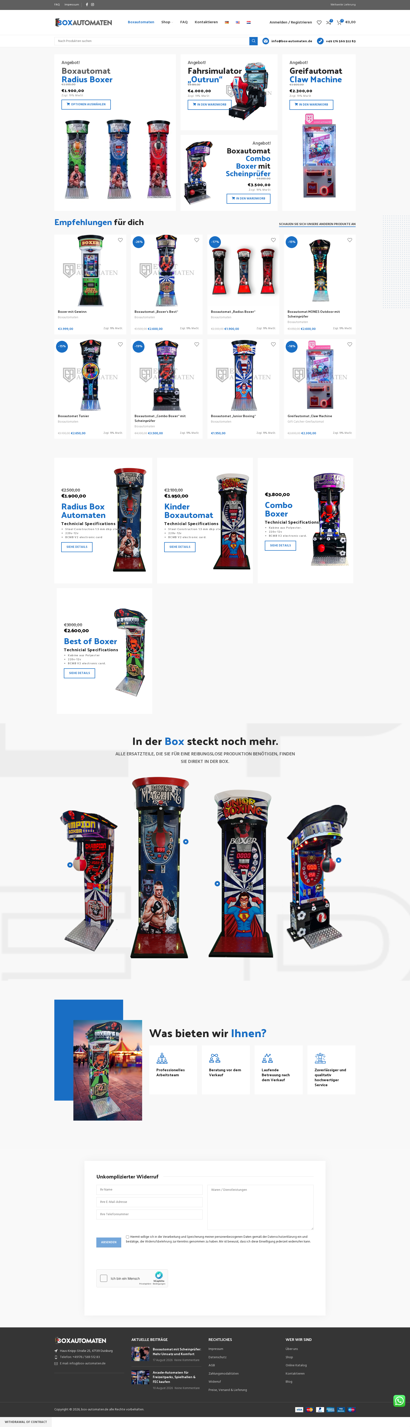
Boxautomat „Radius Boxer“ (233, 311)
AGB (212, 1365)
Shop (289, 1357)
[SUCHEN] (253, 41)
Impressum (216, 1349)
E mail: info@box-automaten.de (83, 1363)
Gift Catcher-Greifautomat (306, 421)
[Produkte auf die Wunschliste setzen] (319, 22)
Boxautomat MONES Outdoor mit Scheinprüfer (314, 314)
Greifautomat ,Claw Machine (310, 416)
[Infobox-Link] (287, 41)
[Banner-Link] (115, 132)
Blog (289, 1382)
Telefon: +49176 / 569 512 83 (80, 1357)
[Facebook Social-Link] (87, 4)
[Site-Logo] (83, 22)
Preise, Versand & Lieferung (228, 1390)
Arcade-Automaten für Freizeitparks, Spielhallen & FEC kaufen (174, 1377)
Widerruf (215, 1382)
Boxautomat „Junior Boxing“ (233, 416)
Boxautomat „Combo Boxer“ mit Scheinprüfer (160, 418)
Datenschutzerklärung (282, 1236)
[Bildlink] (80, 1340)
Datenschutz (218, 1357)
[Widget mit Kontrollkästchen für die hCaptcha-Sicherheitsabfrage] (132, 1278)
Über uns (292, 1349)
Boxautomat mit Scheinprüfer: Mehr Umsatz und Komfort (177, 1351)
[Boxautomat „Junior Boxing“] (243, 375)
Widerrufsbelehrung (158, 1241)
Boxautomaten (68, 317)
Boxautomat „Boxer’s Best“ (156, 311)
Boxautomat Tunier (73, 416)
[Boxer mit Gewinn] (90, 270)
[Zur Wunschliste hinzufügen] (120, 240)
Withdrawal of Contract (26, 1422)
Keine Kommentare (187, 1360)
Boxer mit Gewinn (72, 311)
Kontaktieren (295, 1374)
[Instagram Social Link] (92, 4)
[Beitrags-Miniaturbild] (140, 1355)
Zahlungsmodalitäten (224, 1374)
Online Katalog (296, 1365)
